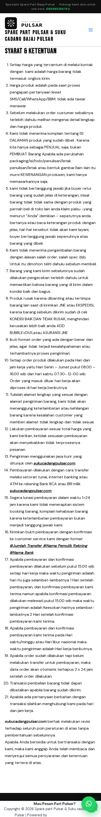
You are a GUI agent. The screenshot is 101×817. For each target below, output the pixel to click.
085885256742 (58, 9)
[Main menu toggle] (90, 30)
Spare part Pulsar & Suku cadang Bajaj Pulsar (35, 35)
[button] (88, 803)
